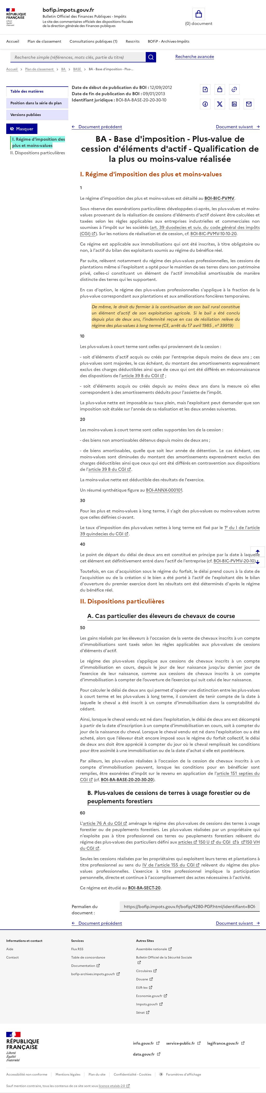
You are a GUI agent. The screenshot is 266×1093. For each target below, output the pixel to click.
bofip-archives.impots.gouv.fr (93, 974)
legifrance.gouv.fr (223, 1043)
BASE (77, 69)
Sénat (140, 1012)
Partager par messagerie (249, 104)
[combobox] (78, 57)
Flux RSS (77, 949)
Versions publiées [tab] (25, 115)
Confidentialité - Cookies (133, 1074)
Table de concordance (88, 957)
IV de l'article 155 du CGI (168, 865)
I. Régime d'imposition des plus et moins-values (38, 142)
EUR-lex (142, 987)
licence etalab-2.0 (112, 1086)
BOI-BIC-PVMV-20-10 (234, 561)
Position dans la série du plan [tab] (36, 103)
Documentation (83, 965)
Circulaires (144, 971)
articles (185, 842)
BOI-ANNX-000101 (164, 490)
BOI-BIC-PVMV (219, 198)
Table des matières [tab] (26, 91)
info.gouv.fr (144, 1043)
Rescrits (132, 41)
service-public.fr (181, 1043)
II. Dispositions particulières (37, 153)
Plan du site (97, 1074)
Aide (9, 949)
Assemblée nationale (151, 949)
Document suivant (235, 127)
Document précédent (99, 127)
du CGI (223, 842)
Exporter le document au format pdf (205, 89)
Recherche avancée (194, 56)
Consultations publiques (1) (93, 41)
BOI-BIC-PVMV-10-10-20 (213, 233)
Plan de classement (44, 41)
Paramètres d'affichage (183, 1074)
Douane (142, 979)
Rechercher (151, 57)
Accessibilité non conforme (27, 1074)
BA (63, 69)
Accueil (12, 41)
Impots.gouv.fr (147, 1004)
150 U (203, 842)
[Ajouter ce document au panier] (220, 89)
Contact (12, 957)
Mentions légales (68, 1074)
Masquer (24, 129)
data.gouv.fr (144, 1054)
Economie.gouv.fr (149, 996)
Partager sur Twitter (220, 104)
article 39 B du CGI (140, 375)
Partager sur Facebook (205, 104)
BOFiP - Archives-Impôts (168, 41)
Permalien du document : (85, 909)
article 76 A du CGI (102, 823)
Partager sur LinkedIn (234, 104)
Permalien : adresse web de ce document (234, 89)
